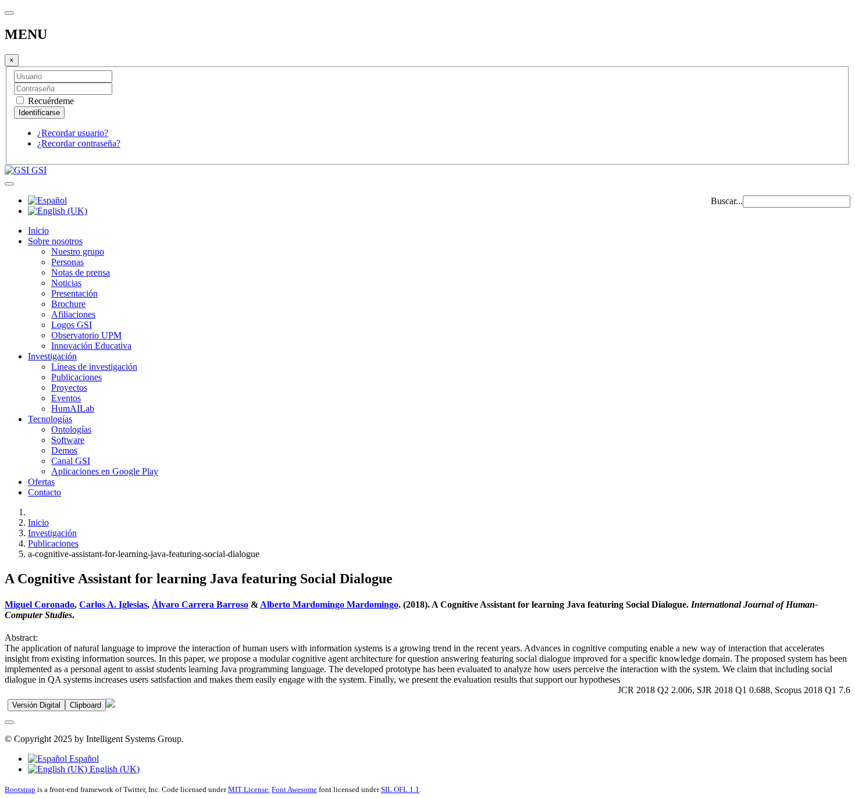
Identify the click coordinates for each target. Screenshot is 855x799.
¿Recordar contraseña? (78, 143)
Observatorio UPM (86, 335)
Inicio (38, 231)
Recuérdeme (50, 101)
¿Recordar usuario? (72, 133)
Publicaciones (76, 377)
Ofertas (41, 482)
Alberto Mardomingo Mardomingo (329, 604)
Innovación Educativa (91, 346)
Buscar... (727, 201)
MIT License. (249, 789)
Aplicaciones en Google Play (104, 471)
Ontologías (71, 429)
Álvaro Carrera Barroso (200, 604)
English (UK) (113, 769)
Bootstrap (20, 789)
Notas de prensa (80, 272)
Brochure (68, 304)
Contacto (44, 492)
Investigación (52, 356)
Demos (64, 450)
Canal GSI (70, 461)
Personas (67, 262)
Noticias (66, 283)
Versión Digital (36, 705)
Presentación (74, 293)
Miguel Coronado (39, 604)
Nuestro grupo (77, 251)
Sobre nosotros (55, 241)
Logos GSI (71, 325)
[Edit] (110, 704)
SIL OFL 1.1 (400, 789)
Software (67, 440)
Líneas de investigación (94, 367)
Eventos (66, 398)
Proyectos (69, 388)
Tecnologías (50, 419)
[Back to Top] (9, 722)
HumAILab (72, 408)
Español (83, 759)
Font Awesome (294, 789)
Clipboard (85, 705)
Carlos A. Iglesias (113, 604)
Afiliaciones (73, 314)
